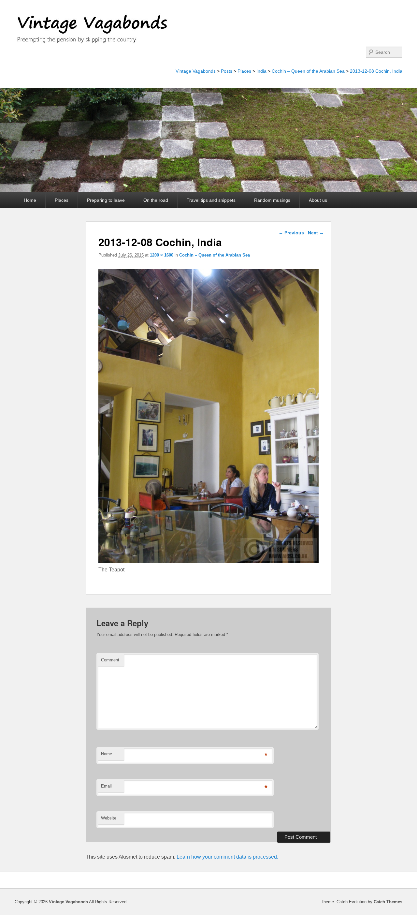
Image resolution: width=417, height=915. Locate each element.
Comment (110, 659)
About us (318, 200)
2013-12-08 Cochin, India (376, 71)
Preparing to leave (106, 200)
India (261, 71)
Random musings (272, 200)
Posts (226, 71)
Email (106, 786)
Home (30, 200)
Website (108, 818)
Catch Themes (388, 901)
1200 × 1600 (161, 255)
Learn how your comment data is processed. (227, 857)
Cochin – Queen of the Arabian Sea (308, 71)
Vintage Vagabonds (196, 71)
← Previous (291, 232)
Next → (316, 232)
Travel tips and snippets (211, 200)
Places (244, 71)
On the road (155, 200)
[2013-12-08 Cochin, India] (208, 561)
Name (106, 753)
